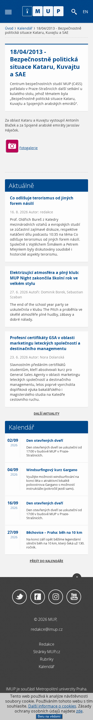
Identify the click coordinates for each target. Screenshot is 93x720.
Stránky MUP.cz (46, 651)
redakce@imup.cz (46, 629)
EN (85, 12)
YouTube (73, 596)
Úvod (9, 28)
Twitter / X (19, 596)
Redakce (46, 644)
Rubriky (46, 659)
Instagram (55, 596)
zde (79, 711)
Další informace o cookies (52, 706)
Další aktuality (46, 413)
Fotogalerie (28, 147)
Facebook (37, 596)
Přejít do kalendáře (46, 561)
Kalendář (24, 28)
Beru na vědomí (49, 716)
